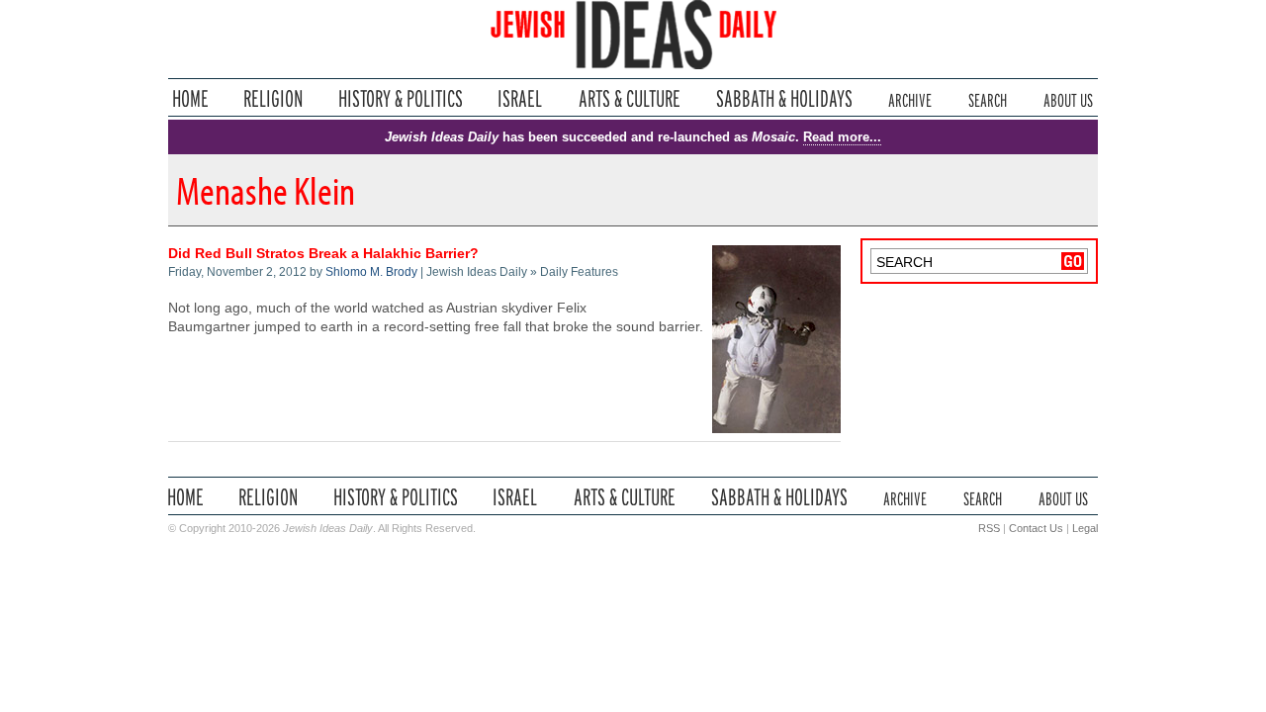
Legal (1085, 528)
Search (987, 98)
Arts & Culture (629, 98)
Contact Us (1036, 528)
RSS (989, 528)
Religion (273, 98)
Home (190, 98)
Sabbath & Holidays (784, 98)
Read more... (842, 137)
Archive (910, 98)
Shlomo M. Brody (371, 272)
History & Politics (400, 98)
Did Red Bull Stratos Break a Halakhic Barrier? (323, 253)
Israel (520, 98)
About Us (1068, 98)
